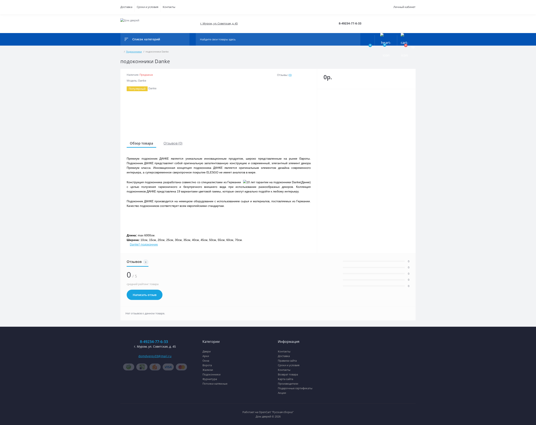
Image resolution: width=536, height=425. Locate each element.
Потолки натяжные (214, 383)
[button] (219, 23)
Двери (206, 351)
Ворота (207, 365)
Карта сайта (285, 379)
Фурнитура (209, 379)
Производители (288, 383)
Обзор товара (141, 143)
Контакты (169, 7)
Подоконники (211, 374)
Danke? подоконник (144, 244)
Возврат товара (288, 374)
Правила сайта (287, 360)
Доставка (126, 7)
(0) (290, 75)
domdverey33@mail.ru (154, 356)
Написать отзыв (144, 295)
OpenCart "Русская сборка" (276, 412)
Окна (205, 360)
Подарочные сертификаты (295, 388)
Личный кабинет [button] (404, 7)
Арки (205, 356)
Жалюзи (207, 370)
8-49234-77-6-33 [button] (154, 341)
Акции (282, 393)
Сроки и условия (147, 7)
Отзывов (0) (173, 143)
